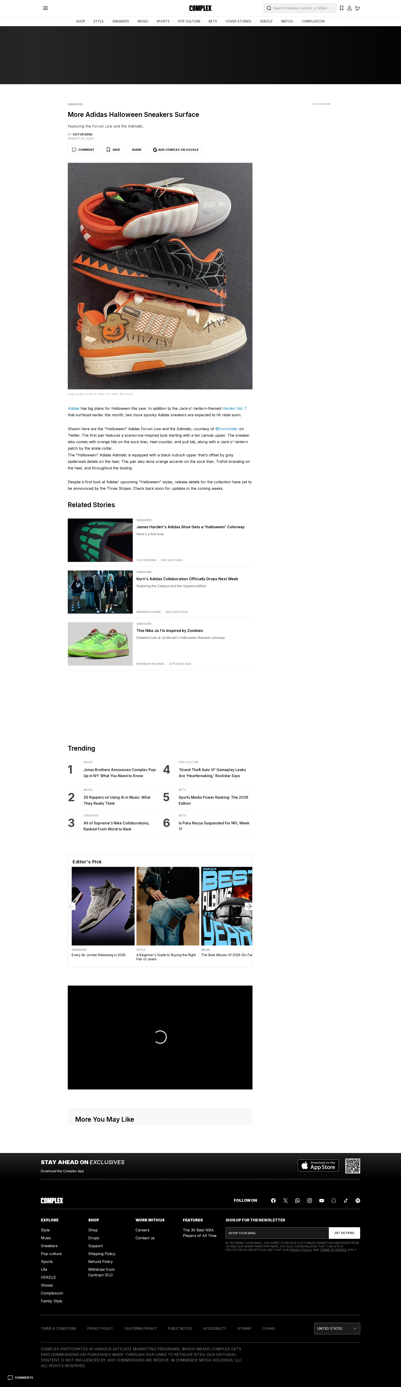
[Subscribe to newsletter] (344, 1233)
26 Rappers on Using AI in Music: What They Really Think (117, 800)
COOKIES (268, 1328)
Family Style (51, 1301)
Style (141, 949)
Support (95, 1245)
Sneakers (75, 104)
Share (137, 149)
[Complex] (200, 8)
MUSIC (143, 21)
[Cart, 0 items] (357, 8)
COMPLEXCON (313, 21)
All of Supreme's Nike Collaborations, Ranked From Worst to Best (116, 826)
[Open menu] (45, 8)
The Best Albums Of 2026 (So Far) (227, 955)
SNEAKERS (120, 21)
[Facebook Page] (273, 1200)
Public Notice (180, 1328)
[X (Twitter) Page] (285, 1200)
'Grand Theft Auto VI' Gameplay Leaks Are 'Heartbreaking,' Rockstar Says (212, 772)
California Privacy (140, 1328)
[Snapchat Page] (333, 1200)
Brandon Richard (150, 664)
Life (44, 1269)
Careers (142, 1230)
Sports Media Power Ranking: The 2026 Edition (213, 800)
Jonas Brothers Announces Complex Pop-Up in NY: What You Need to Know (120, 772)
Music (88, 762)
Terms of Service (333, 1250)
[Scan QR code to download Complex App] (352, 1166)
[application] (160, 1037)
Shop (93, 1230)
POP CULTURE (189, 21)
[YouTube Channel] (321, 1200)
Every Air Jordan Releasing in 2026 (99, 955)
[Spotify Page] (358, 1200)
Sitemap (244, 1328)
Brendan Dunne (148, 612)
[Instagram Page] (309, 1200)
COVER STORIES (238, 21)
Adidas (73, 408)
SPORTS (163, 21)
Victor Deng (146, 560)
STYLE (98, 21)
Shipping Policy (101, 1253)
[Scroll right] (248, 906)
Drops (93, 1238)
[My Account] (349, 8)
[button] (160, 1037)
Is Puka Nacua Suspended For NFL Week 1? (214, 826)
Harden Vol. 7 (234, 408)
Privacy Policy (300, 1250)
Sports (47, 1261)
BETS (213, 21)
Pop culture (51, 1253)
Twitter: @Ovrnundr (122, 394)
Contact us (145, 1238)
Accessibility (214, 1328)
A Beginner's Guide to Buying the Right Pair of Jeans (166, 957)
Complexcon (52, 1293)
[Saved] (341, 8)
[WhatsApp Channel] (297, 1200)
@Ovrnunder (226, 428)
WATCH (287, 21)
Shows (47, 1285)
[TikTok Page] (345, 1200)
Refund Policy (100, 1261)
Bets (182, 789)
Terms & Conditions (58, 1328)
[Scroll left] (71, 906)
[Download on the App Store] (318, 1166)
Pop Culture (189, 762)
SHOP (80, 21)
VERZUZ (266, 21)
